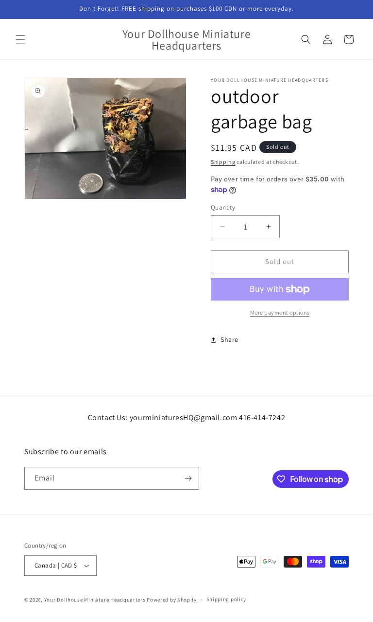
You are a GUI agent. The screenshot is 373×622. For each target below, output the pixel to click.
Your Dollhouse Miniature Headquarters (95, 599)
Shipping (223, 161)
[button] (20, 39)
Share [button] (229, 339)
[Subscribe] (188, 478)
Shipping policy (226, 599)
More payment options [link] (280, 312)
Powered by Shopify (172, 599)
